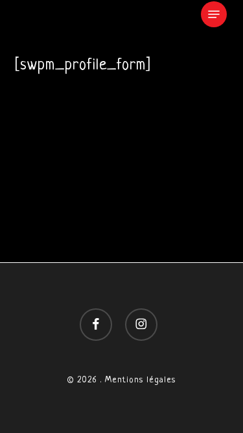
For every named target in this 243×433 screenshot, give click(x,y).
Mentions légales (140, 380)
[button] (214, 14)
